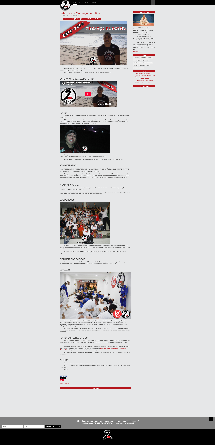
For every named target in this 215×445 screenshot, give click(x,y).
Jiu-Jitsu (65, 18)
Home (75, 2)
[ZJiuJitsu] (65, 2)
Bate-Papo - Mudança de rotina (80, 13)
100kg (135, 65)
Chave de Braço (138, 68)
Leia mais (135, 51)
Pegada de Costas (144, 65)
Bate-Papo (77, 18)
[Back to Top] (211, 419)
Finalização (137, 60)
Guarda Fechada (147, 63)
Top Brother (71, 18)
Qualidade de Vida (85, 18)
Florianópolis (93, 18)
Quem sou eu (83, 2)
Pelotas (99, 18)
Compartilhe (63, 376)
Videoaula (143, 57)
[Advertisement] (95, 401)
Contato (93, 2)
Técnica (150, 57)
